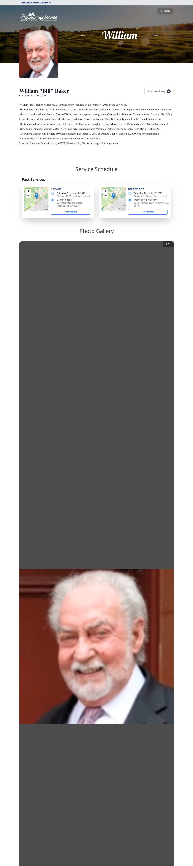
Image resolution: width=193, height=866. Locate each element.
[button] (36, 196)
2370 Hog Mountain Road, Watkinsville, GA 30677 (70, 204)
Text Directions (70, 211)
